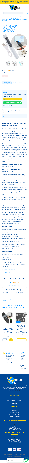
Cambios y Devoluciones (14, 412)
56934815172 (14, 403)
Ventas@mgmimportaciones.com (14, 400)
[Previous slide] (3, 63)
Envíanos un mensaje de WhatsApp (13, 102)
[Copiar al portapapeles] (9, 272)
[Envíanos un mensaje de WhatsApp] (26, 460)
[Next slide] (26, 63)
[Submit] (22, 13)
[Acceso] (25, 13)
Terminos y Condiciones (14, 416)
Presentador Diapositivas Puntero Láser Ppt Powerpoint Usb (8, 330)
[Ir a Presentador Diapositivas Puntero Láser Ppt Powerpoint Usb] (8, 318)
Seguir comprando (7, 105)
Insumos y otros (14, 18)
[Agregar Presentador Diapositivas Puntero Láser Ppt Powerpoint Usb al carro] (11, 339)
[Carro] (27, 13)
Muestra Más (6, 294)
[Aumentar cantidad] (7, 340)
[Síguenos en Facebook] (17, 390)
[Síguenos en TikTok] (19, 390)
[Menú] (2, 13)
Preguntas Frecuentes (14, 414)
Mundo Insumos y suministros (16, 16)
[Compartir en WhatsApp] (6, 272)
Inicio (6, 16)
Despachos (14, 410)
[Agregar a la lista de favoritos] (12, 318)
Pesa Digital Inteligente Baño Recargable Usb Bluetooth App (21, 329)
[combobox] (13, 13)
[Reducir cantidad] (3, 340)
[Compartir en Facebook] (3, 272)
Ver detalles (21, 339)
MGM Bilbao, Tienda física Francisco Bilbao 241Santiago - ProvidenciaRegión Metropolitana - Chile (14, 428)
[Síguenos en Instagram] (15, 390)
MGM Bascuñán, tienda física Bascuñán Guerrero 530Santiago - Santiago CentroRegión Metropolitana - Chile (14, 441)
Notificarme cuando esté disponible (13, 99)
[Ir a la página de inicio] (14, 7)
